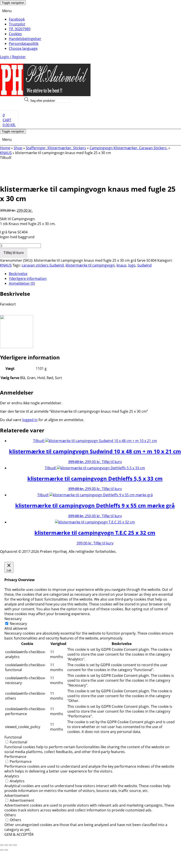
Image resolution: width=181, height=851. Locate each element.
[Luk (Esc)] (15, 845)
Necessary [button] (13, 618)
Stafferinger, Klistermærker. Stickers (56, 147)
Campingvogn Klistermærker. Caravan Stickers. (129, 147)
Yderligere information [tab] (28, 278)
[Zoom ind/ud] (2, 845)
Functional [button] (13, 737)
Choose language (23, 48)
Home (5, 147)
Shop (18, 147)
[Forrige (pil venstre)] (2, 850)
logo (132, 265)
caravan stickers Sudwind (43, 265)
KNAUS (6, 152)
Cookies (15, 33)
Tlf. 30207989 (19, 29)
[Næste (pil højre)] (6, 850)
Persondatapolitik (23, 43)
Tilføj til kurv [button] (112, 461)
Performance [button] (15, 756)
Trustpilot (17, 24)
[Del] (10, 845)
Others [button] (10, 815)
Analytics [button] (11, 776)
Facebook (17, 19)
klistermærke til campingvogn (90, 265)
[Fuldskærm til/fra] (6, 845)
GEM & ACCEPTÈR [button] (19, 834)
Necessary (18, 623)
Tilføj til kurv (14, 253)
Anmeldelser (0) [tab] (22, 283)
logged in (30, 419)
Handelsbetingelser (25, 38)
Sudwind (144, 265)
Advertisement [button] (16, 795)
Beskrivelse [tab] (18, 273)
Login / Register (13, 56)
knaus (121, 265)
